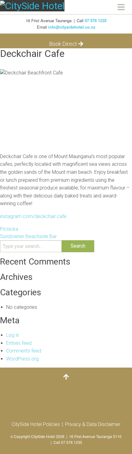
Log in (12, 335)
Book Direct (63, 44)
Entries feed (19, 343)
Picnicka (9, 229)
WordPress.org (22, 359)
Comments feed (23, 351)
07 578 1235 (96, 20)
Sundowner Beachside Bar (28, 236)
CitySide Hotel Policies (36, 424)
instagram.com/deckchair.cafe (33, 216)
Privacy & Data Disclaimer (92, 424)
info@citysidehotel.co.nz (71, 27)
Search (78, 246)
